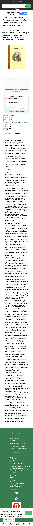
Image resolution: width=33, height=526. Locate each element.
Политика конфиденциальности (18, 465)
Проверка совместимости (17, 483)
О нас (11, 455)
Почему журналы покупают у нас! (19, 470)
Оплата (12, 477)
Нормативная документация (17, 446)
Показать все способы (11, 107)
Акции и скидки (16, 89)
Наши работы (13, 449)
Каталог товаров (14, 438)
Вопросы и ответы (15, 475)
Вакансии (12, 462)
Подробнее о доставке (22, 107)
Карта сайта (13, 445)
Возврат (12, 478)
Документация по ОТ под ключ (18, 448)
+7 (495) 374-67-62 (12, 13)
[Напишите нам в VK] (25, 13)
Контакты (12, 460)
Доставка (12, 480)
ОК (28, 513)
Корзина (12, 440)
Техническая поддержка (16, 486)
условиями (4, 511)
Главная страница (15, 437)
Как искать (13, 485)
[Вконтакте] (16, 493)
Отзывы (17, 133)
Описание (8, 133)
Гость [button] (17, 8)
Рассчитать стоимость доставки (16, 111)
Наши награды (14, 458)
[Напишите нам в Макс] (21, 13)
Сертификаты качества (16, 463)
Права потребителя (15, 482)
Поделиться (17, 91)
